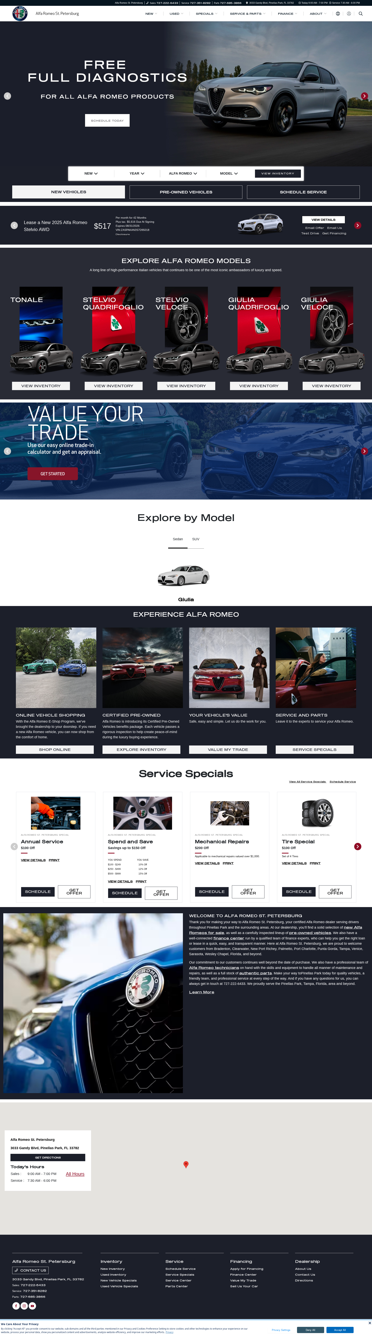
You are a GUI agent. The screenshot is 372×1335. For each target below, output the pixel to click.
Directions (304, 1280)
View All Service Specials (307, 781)
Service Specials (179, 1274)
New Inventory (113, 1268)
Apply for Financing (246, 1268)
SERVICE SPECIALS (315, 749)
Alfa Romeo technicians (214, 967)
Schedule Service (343, 781)
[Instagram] (24, 1306)
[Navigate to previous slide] (3, 96)
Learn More (201, 992)
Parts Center (176, 1286)
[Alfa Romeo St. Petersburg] (45, 13)
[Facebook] (16, 1306)
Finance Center (243, 1274)
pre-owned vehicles (310, 933)
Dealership (307, 1261)
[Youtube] (32, 1306)
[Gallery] (186, 95)
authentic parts (255, 973)
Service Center (178, 1280)
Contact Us (32, 1270)
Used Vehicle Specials (119, 1286)
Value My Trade (243, 1280)
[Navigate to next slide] (369, 96)
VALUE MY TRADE (228, 749)
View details (324, 219)
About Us (303, 1268)
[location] (247, 3)
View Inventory (41, 386)
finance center (228, 938)
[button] (186, 1164)
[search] (361, 14)
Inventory (111, 1261)
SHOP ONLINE (55, 749)
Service (174, 1261)
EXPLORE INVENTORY (141, 749)
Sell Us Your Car (244, 1286)
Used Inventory (113, 1274)
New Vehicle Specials (119, 1280)
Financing (241, 1261)
